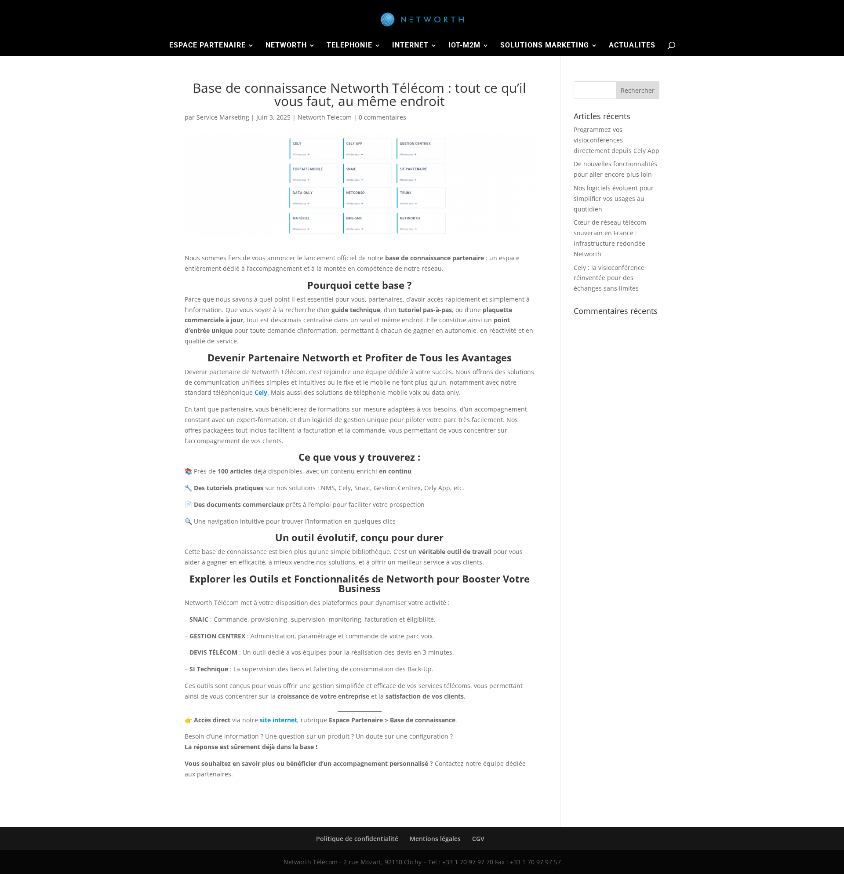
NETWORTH (286, 45)
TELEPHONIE (349, 45)
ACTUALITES (632, 45)
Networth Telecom (325, 117)
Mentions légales (435, 838)
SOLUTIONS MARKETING (544, 45)
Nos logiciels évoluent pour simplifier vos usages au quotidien (614, 198)
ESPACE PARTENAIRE (207, 45)
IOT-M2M (464, 45)
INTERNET (410, 45)
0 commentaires (382, 117)
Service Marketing (222, 117)
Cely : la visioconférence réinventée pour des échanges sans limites (609, 278)
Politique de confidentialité (357, 838)
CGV (478, 838)
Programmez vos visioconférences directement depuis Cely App (616, 140)
